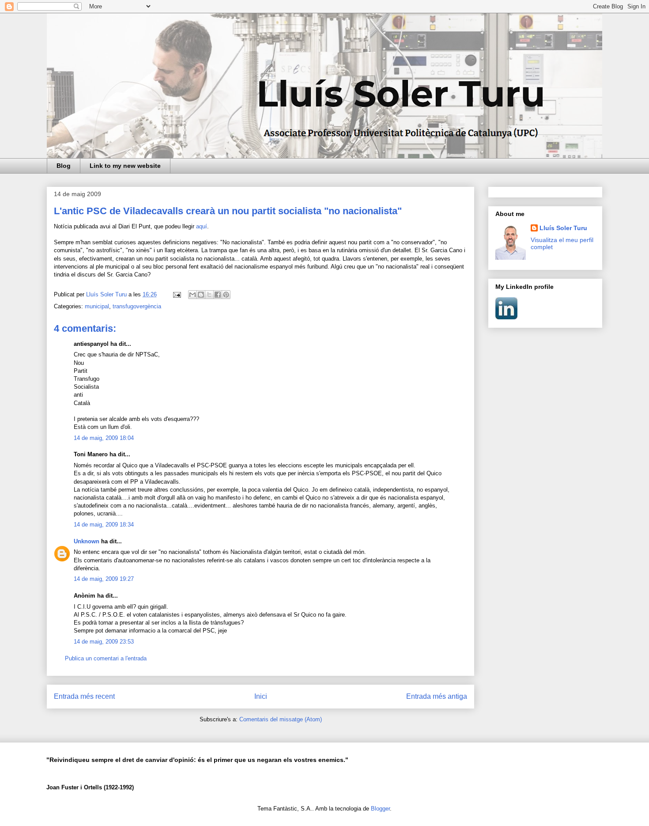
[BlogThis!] (200, 294)
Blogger (380, 808)
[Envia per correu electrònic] (192, 294)
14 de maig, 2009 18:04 (104, 438)
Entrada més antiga (436, 696)
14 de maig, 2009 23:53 (104, 641)
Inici (260, 696)
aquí (201, 226)
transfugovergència (137, 306)
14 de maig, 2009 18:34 (104, 524)
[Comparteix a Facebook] (217, 294)
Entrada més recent (84, 696)
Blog (64, 165)
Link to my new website (125, 165)
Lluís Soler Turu (563, 227)
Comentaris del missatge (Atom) (280, 719)
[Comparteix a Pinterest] (226, 294)
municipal (97, 306)
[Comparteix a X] (209, 294)
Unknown (86, 541)
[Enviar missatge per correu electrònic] (176, 294)
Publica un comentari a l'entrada (106, 658)
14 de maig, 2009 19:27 (104, 579)
